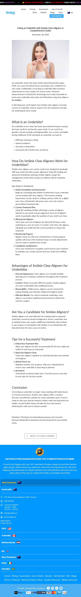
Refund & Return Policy (32, 580)
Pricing (15, 576)
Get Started (59, 576)
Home (7, 576)
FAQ (68, 576)
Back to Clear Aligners (42, 436)
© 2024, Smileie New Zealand (31, 588)
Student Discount (52, 580)
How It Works (37, 576)
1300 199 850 (9, 501)
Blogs (74, 576)
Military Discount (69, 580)
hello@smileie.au (10, 513)
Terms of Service (12, 580)
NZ (72, 12)
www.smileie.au (10, 517)
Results (48, 576)
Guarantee (25, 576)
